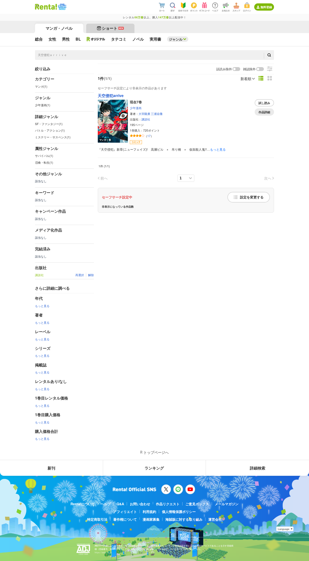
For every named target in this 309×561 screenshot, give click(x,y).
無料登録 (266, 7)
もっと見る (42, 306)
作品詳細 (264, 112)
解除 (91, 275)
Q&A (120, 503)
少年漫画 (135, 108)
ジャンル (176, 39)
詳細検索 (257, 468)
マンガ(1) (41, 86)
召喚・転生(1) (44, 162)
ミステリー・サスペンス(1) (52, 137)
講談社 (145, 119)
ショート (112, 28)
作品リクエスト (168, 503)
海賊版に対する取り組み (184, 519)
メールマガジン (227, 503)
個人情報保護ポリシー (179, 511)
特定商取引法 (97, 519)
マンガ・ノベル (59, 28)
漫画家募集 (151, 519)
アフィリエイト (125, 511)
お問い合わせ (140, 503)
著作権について (125, 519)
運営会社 (215, 519)
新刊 (51, 468)
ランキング (154, 468)
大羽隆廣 (144, 114)
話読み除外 (224, 69)
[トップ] (46, 7)
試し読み (264, 103)
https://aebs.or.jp (103, 552)
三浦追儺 (156, 114)
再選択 (79, 275)
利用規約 (149, 511)
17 (149, 136)
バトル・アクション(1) (50, 130)
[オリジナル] (96, 39)
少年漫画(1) (42, 105)
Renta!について (82, 503)
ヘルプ (106, 503)
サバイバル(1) (44, 156)
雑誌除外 (249, 69)
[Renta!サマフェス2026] (61, 7)
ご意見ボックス (197, 503)
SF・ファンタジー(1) (49, 124)
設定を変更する (252, 197)
